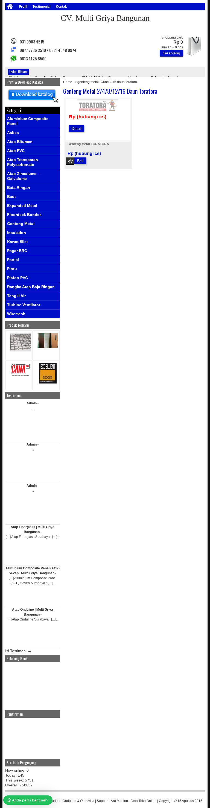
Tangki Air (16, 296)
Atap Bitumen (20, 141)
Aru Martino (119, 801)
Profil (23, 6)
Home (67, 82)
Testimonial (41, 6)
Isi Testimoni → (18, 651)
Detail (76, 128)
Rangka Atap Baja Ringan (31, 287)
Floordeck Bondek (24, 214)
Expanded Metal (22, 205)
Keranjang (171, 53)
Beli (80, 161)
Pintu (12, 269)
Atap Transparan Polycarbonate (22, 162)
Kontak (61, 6)
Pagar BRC (17, 250)
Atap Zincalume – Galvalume (23, 176)
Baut (11, 196)
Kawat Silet (17, 241)
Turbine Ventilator (23, 305)
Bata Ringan (18, 187)
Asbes (13, 132)
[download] (32, 103)
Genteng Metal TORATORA (88, 144)
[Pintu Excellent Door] (48, 382)
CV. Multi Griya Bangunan (105, 17)
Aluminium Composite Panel (27, 121)
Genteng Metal (20, 223)
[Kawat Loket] (20, 350)
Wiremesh (16, 314)
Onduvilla (87, 801)
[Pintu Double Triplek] (47, 347)
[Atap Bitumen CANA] (20, 375)
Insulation (16, 232)
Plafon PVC (17, 278)
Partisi (13, 259)
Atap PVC (16, 150)
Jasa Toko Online (143, 801)
